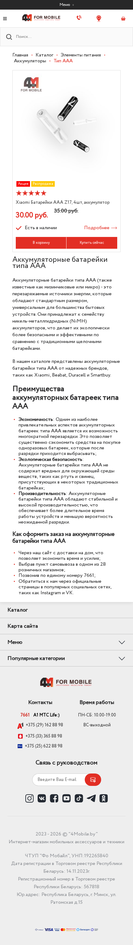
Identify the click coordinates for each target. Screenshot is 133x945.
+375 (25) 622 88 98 (43, 746)
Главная (20, 55)
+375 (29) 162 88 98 (44, 725)
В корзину (41, 242)
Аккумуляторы (30, 61)
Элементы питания (81, 55)
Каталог (44, 55)
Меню (65, 5)
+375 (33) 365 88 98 (43, 736)
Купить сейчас (92, 242)
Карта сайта (22, 626)
